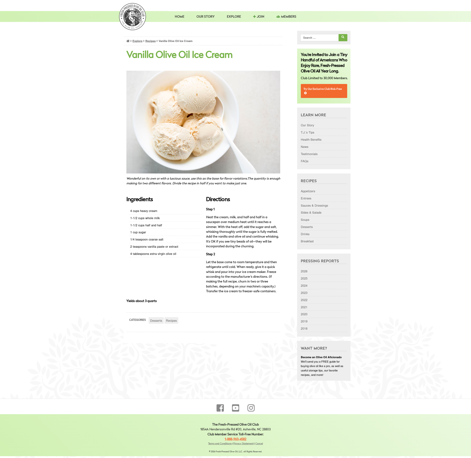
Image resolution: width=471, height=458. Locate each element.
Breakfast (307, 241)
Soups (305, 219)
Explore (137, 41)
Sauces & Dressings (314, 205)
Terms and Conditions (220, 444)
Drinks (305, 234)
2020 (304, 314)
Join (260, 16)
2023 (304, 292)
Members (288, 16)
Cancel (259, 444)
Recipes (150, 41)
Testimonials (309, 154)
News (304, 146)
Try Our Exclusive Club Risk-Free (322, 89)
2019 (304, 321)
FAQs (304, 161)
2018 (304, 328)
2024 (304, 285)
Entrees (306, 198)
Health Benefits (311, 139)
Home (179, 16)
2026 (304, 271)
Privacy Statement (243, 444)
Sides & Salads (311, 212)
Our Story (205, 16)
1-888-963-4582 (235, 439)
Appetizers (308, 191)
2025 (304, 278)
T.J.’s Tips (307, 132)
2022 (304, 300)
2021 (304, 307)
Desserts (156, 320)
